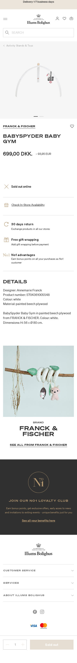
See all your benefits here (38, 520)
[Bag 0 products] (71, 18)
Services (11, 583)
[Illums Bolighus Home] (38, 19)
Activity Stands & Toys (19, 45)
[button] (36, 116)
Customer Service (19, 570)
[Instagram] (42, 612)
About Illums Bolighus (24, 595)
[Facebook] (35, 612)
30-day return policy (38, 6)
